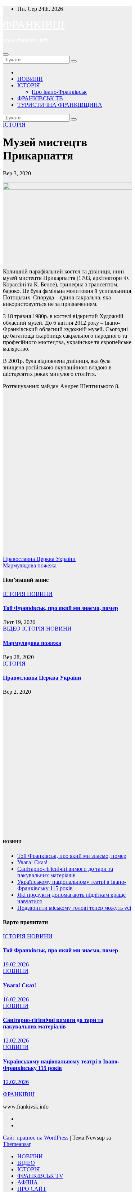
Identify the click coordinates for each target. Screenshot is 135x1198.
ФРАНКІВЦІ (34, 24)
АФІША (27, 1182)
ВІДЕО (12, 629)
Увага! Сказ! (32, 862)
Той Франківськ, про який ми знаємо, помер (60, 608)
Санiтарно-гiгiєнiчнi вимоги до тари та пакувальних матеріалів (65, 872)
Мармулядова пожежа (30, 565)
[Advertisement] (67, 476)
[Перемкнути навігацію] (6, 54)
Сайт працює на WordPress (36, 1138)
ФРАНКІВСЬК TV (40, 1176)
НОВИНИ (30, 79)
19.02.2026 (16, 964)
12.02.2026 (16, 1040)
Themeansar (16, 1144)
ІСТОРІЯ (28, 85)
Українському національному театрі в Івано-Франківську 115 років (71, 885)
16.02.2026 (16, 999)
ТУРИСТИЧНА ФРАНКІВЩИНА (59, 105)
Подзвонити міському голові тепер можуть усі (74, 908)
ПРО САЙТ (31, 1189)
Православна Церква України (39, 559)
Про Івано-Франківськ (59, 92)
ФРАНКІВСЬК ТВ (40, 98)
